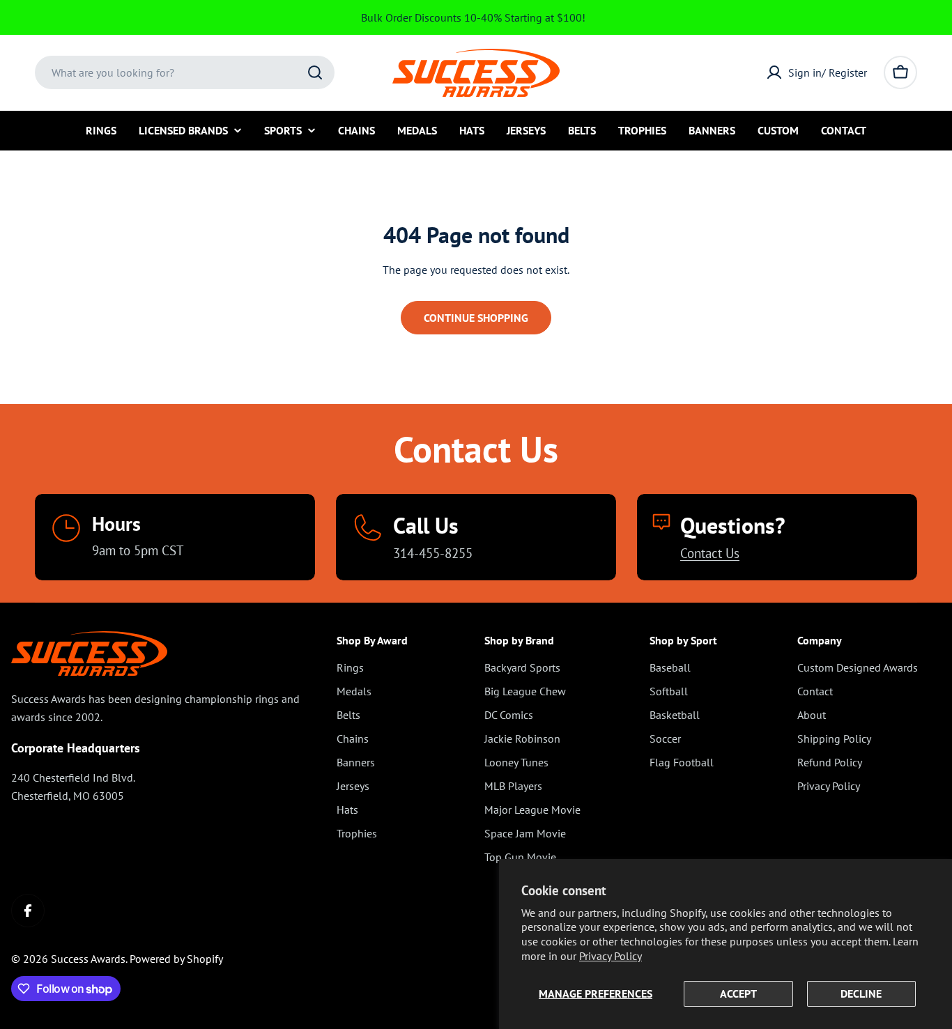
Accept (738, 993)
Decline (861, 993)
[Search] (315, 72)
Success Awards (88, 959)
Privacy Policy (610, 956)
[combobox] (185, 72)
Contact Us (709, 553)
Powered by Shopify (176, 959)
